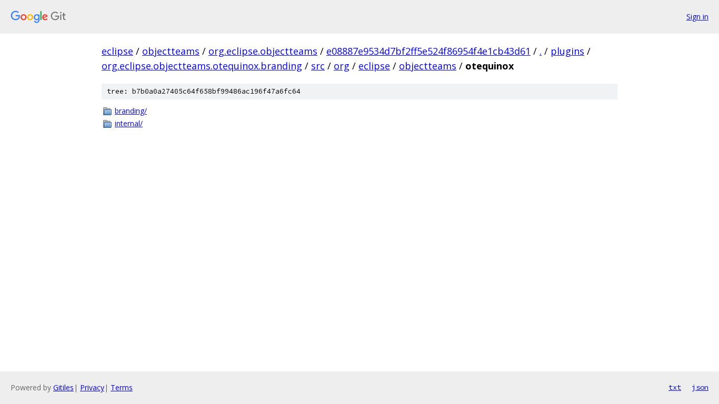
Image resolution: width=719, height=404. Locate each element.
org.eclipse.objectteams (262, 51)
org (341, 65)
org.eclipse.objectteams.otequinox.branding (202, 65)
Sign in (697, 17)
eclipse (117, 51)
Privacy (92, 387)
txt (674, 387)
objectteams (170, 51)
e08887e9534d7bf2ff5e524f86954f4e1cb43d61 (428, 51)
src (318, 65)
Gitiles (63, 387)
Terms (122, 387)
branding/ (131, 111)
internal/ (129, 123)
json (700, 387)
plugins (567, 51)
